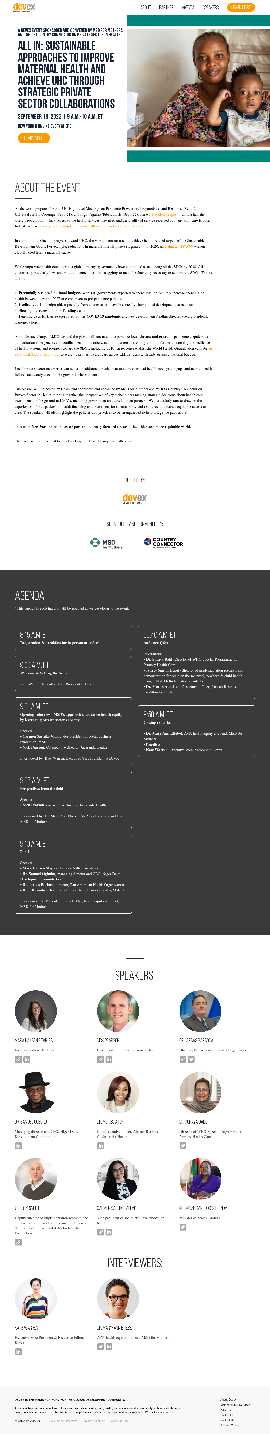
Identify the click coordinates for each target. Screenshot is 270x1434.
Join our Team (229, 1425)
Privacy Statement (93, 1420)
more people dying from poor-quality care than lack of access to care (93, 226)
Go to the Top (119, 1420)
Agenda (188, 8)
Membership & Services (235, 1404)
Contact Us (227, 1420)
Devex (24, 8)
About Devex (228, 1399)
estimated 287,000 (179, 246)
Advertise (226, 1410)
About (145, 8)
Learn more (241, 8)
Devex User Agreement (63, 1420)
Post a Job (227, 1415)
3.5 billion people (162, 214)
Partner (166, 8)
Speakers (211, 8)
